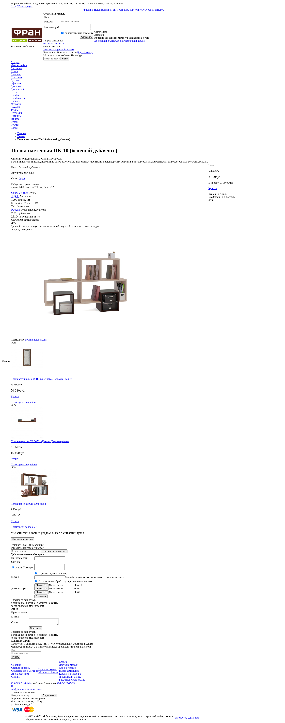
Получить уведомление (54, 551)
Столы (14, 121)
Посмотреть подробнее (24, 402)
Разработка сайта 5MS (187, 717)
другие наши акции (36, 339)
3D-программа (121, 9)
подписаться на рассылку (78, 33)
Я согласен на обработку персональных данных (65, 581)
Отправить (86, 37)
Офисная (16, 83)
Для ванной (17, 89)
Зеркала (15, 118)
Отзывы (15, 676)
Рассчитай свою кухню (72, 679)
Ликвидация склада (70, 676)
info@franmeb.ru (20, 689)
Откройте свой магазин (24, 670)
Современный (19, 192)
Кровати (15, 101)
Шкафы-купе (18, 98)
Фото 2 (78, 588)
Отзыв (18, 567)
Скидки (15, 62)
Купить (212, 188)
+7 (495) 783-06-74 (53, 43)
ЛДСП (15, 196)
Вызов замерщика (69, 670)
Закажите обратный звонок (58, 49)
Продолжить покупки (22, 539)
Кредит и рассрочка (70, 673)
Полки (14, 127)
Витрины (16, 115)
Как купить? (137, 9)
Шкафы (15, 95)
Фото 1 (78, 585)
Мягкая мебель (19, 65)
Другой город (85, 52)
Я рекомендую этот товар (52, 573)
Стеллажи (16, 112)
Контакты (158, 9)
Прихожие (16, 77)
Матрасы (16, 104)
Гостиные (16, 68)
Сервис (148, 9)
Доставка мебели (68, 664)
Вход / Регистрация (21, 6)
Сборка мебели (67, 667)
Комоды (15, 107)
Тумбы (14, 109)
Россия (15, 209)
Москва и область (48, 672)
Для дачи (16, 86)
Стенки (15, 92)
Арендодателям (20, 673)
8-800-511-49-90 (66, 683)
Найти (65, 58)
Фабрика (88, 9)
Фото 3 (78, 592)
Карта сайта (35, 689)
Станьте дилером (20, 667)
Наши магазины (103, 9)
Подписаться (49, 695)
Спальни (16, 74)
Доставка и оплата (104, 40)
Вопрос (29, 567)
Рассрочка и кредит (134, 40)
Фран (22, 178)
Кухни (14, 71)
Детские (15, 80)
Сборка (119, 40)
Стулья (14, 124)
